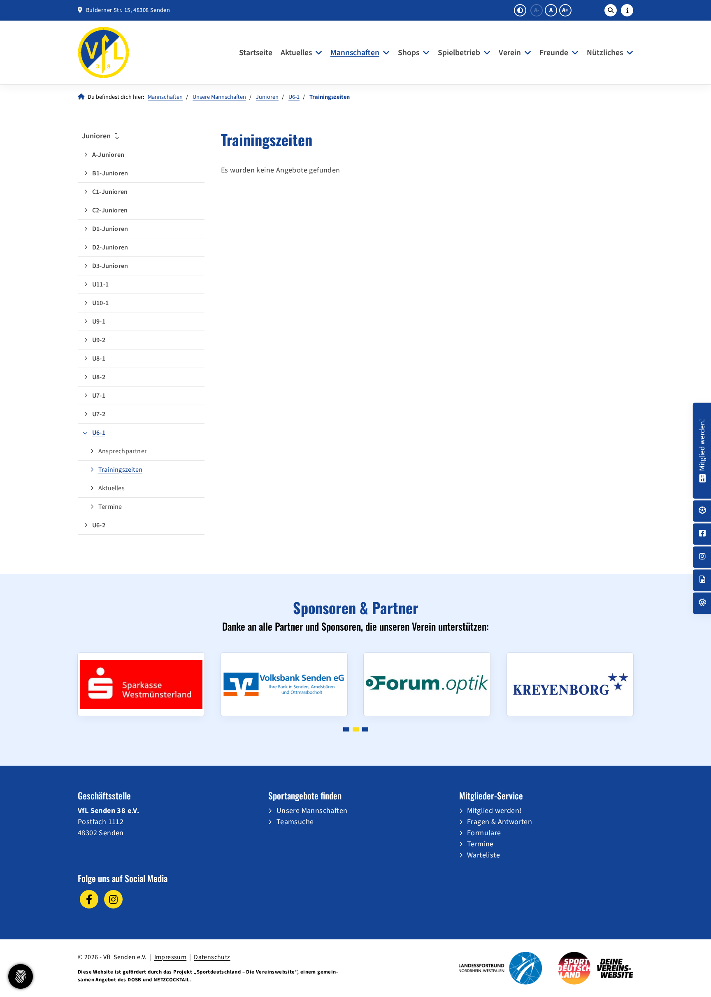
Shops (408, 52)
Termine (110, 506)
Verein (510, 52)
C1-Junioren (110, 191)
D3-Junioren (110, 265)
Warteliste (483, 855)
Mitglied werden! (494, 811)
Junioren (267, 97)
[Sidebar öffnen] (627, 10)
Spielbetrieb (459, 52)
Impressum (170, 957)
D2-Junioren (110, 247)
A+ (565, 10)
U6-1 (294, 97)
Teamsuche (295, 822)
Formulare (484, 833)
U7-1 (98, 395)
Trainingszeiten (120, 469)
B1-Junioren (110, 173)
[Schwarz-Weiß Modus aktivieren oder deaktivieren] (520, 10)
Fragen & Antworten (499, 822)
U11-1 (100, 284)
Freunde (553, 52)
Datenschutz (212, 957)
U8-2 (98, 377)
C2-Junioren (110, 210)
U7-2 (98, 414)
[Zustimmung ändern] (20, 976)
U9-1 (98, 321)
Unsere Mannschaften (219, 97)
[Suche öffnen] (610, 10)
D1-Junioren (110, 228)
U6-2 (98, 525)
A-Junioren (108, 154)
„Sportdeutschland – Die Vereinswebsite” (245, 972)
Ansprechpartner (122, 451)
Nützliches (605, 52)
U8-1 (98, 358)
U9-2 (98, 340)
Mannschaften (354, 52)
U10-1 (100, 302)
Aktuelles (296, 52)
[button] (346, 729)
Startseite (255, 52)
